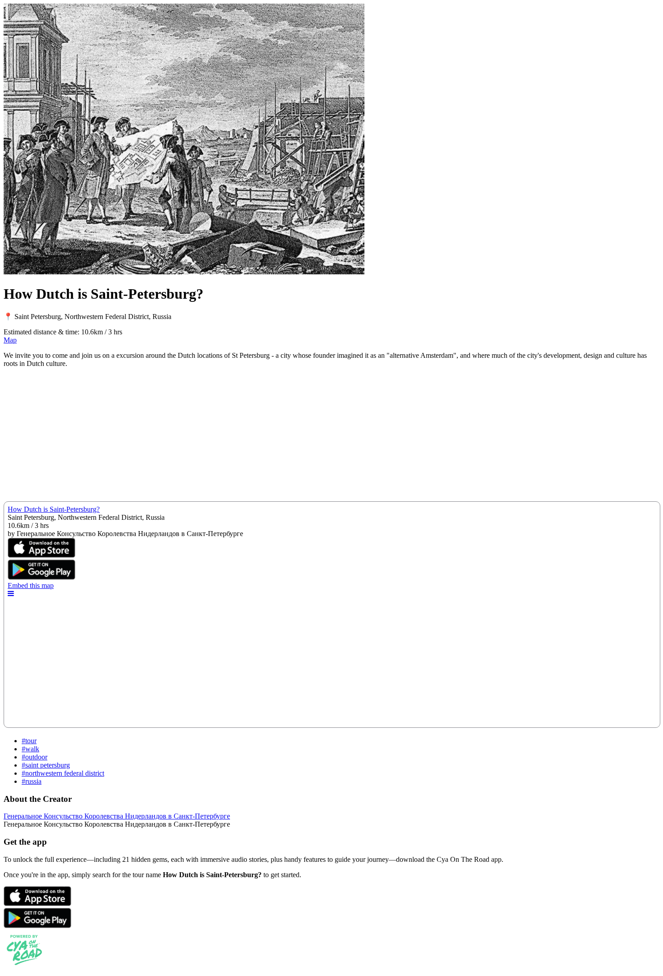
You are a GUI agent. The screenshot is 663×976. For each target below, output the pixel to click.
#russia (31, 781)
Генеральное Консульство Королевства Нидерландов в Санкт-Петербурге (117, 816)
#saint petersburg (46, 765)
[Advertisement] (274, 438)
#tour (29, 741)
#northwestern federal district (63, 773)
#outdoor (34, 757)
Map (10, 340)
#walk (30, 749)
